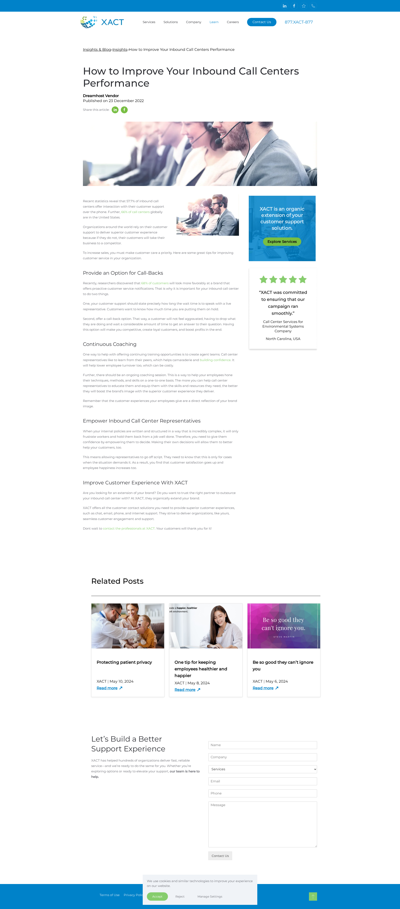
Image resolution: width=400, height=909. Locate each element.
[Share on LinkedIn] (115, 109)
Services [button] (149, 22)
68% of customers (155, 283)
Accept (157, 896)
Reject (180, 896)
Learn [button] (214, 22)
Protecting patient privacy (124, 662)
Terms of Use (110, 895)
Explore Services (282, 241)
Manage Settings (210, 896)
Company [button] (193, 22)
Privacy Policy (134, 895)
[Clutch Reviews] (304, 6)
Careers (233, 22)
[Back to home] (106, 22)
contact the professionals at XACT (129, 528)
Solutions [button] (171, 22)
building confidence (215, 360)
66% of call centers (135, 212)
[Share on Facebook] (124, 109)
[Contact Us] (313, 6)
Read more (107, 688)
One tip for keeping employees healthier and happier (201, 669)
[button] (313, 896)
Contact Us (261, 22)
